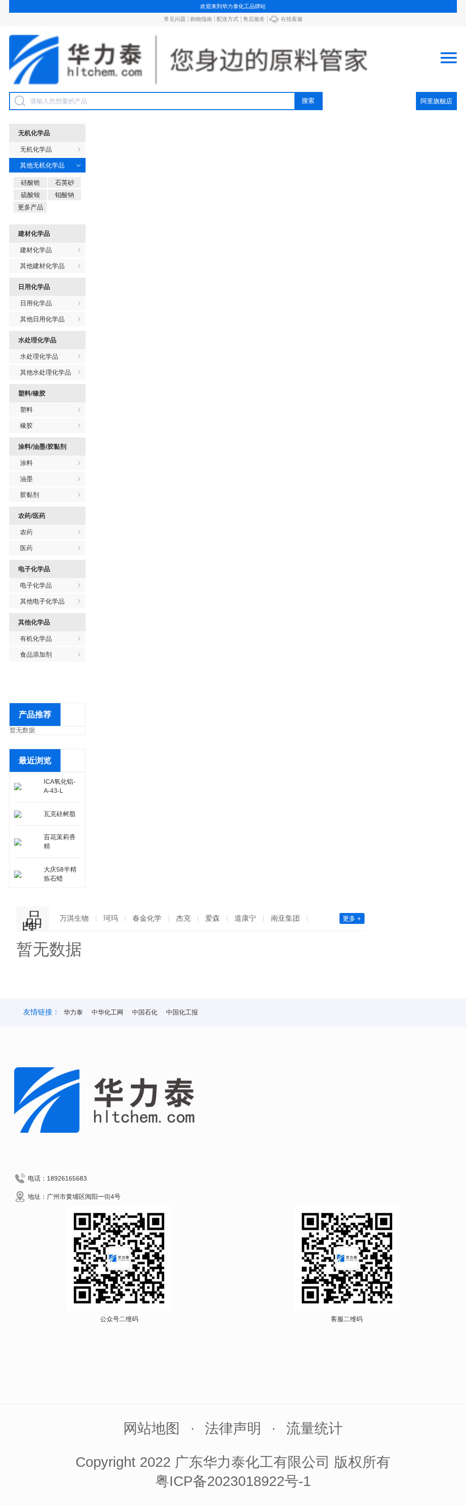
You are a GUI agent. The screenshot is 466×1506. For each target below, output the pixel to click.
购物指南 (201, 19)
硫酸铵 (30, 194)
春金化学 (147, 918)
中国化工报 (182, 1012)
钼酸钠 (64, 194)
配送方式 (227, 19)
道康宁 (245, 918)
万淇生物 (74, 918)
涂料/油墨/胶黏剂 (42, 446)
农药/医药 (32, 515)
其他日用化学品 (42, 319)
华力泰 (73, 1012)
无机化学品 (34, 133)
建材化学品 (34, 233)
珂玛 (110, 918)
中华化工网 (107, 1012)
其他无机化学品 (42, 165)
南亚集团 (285, 918)
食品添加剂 (36, 654)
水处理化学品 (37, 340)
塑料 (26, 409)
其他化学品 (34, 622)
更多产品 (30, 207)
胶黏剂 (29, 494)
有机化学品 (36, 638)
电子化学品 (34, 569)
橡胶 (26, 425)
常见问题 (175, 19)
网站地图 (151, 1428)
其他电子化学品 (42, 601)
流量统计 (314, 1428)
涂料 (26, 463)
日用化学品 (34, 286)
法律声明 (233, 1428)
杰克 (183, 918)
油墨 (26, 478)
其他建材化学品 (42, 265)
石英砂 (64, 182)
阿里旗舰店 (436, 101)
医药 (26, 548)
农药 (26, 532)
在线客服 (292, 19)
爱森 (212, 918)
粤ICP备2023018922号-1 (233, 1481)
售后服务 (254, 19)
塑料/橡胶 (32, 393)
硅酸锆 (30, 182)
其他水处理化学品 (45, 372)
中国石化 (144, 1012)
